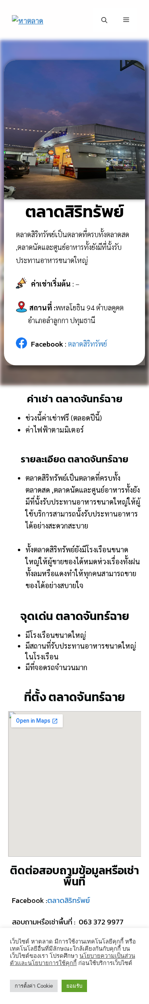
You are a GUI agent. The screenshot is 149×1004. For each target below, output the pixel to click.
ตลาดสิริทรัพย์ (87, 343)
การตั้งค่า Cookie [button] (34, 986)
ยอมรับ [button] (74, 986)
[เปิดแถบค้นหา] (104, 20)
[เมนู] (126, 20)
